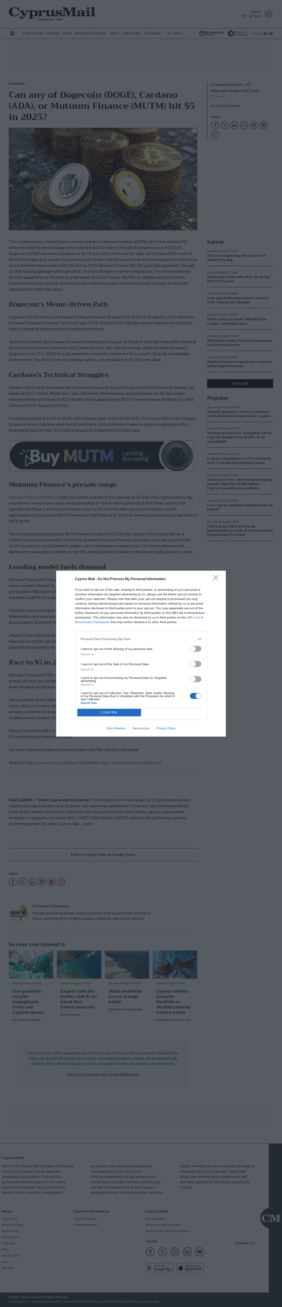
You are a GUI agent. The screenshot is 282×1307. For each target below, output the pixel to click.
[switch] (195, 649)
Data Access (141, 728)
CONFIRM (109, 712)
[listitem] (141, 639)
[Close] (217, 579)
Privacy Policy (166, 728)
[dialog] (141, 654)
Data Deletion (116, 728)
